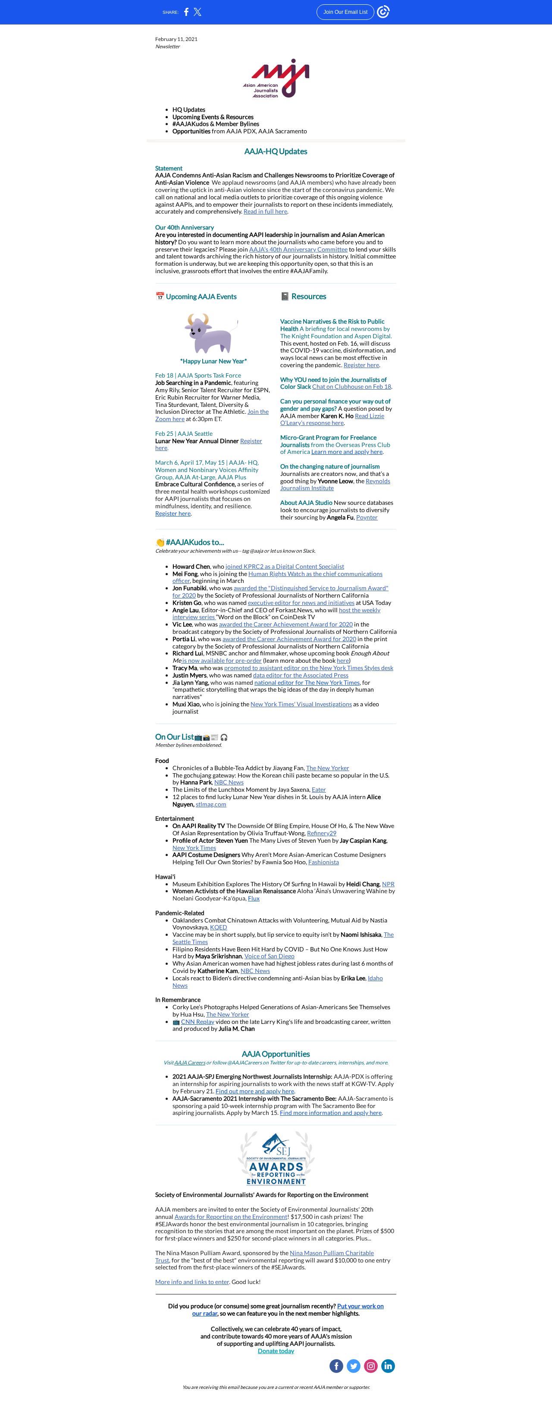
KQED (218, 927)
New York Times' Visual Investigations (301, 704)
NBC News (229, 782)
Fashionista (323, 862)
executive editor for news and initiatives (301, 602)
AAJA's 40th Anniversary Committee (298, 249)
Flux (254, 898)
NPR (388, 884)
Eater (319, 789)
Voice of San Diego (270, 956)
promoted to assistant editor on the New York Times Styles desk (308, 667)
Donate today (276, 1350)
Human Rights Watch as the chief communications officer (277, 577)
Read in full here (265, 211)
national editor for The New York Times (307, 682)
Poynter (367, 517)
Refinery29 (321, 833)
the (361, 481)
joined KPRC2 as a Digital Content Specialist (285, 566)
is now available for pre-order (221, 660)
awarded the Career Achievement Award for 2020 (286, 624)
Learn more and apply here (347, 451)
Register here (173, 513)
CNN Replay (197, 1021)
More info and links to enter (192, 1281)
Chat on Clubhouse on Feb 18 (351, 386)
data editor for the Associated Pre (298, 675)
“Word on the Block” (243, 616)
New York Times (194, 847)
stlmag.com (211, 804)
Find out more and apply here (255, 1091)
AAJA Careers (189, 1062)
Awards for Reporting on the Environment (231, 1216)
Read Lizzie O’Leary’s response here (332, 419)
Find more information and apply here (331, 1112)
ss (345, 675)
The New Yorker (327, 767)
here (343, 660)
